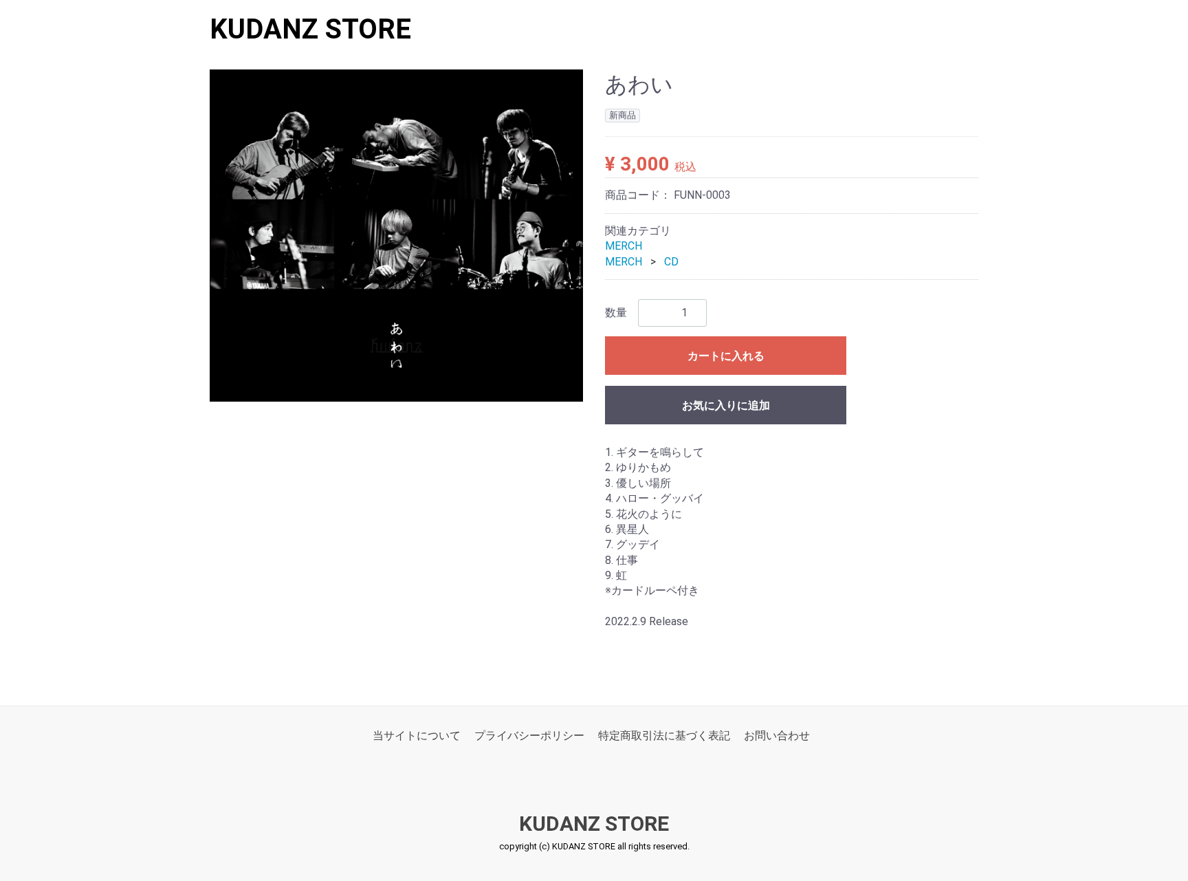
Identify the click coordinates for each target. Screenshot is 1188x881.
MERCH (623, 245)
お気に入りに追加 (726, 405)
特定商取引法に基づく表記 (664, 735)
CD (671, 261)
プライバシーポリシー (529, 735)
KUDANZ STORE (310, 29)
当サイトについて (417, 735)
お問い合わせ (777, 735)
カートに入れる (726, 355)
